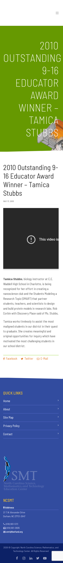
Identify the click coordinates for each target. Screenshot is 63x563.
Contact (8, 434)
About (6, 409)
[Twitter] (38, 558)
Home (6, 401)
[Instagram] (24, 558)
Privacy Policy (11, 426)
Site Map (8, 417)
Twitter (28, 358)
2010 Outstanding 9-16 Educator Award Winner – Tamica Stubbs (30, 180)
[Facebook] (17, 558)
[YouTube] (45, 558)
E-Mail (44, 358)
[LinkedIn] (31, 558)
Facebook (11, 358)
